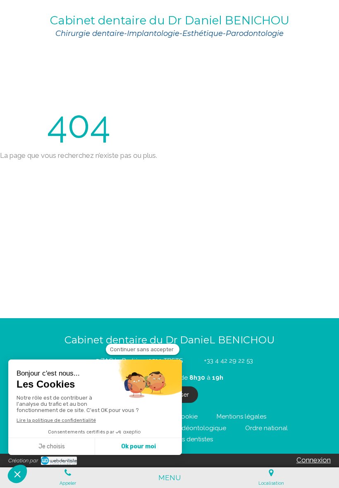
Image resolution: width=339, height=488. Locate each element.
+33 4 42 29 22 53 (228, 360)
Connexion (313, 460)
